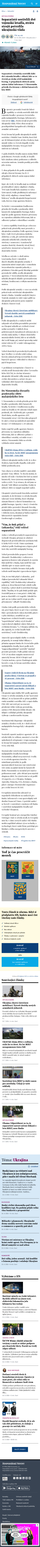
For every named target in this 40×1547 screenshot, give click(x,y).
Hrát (12, 876)
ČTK (15, 35)
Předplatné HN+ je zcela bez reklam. (28, 976)
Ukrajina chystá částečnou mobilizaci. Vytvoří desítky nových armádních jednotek (19, 1005)
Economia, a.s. (15, 1466)
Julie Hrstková (13, 1370)
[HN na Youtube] (30, 1478)
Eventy (4, 1518)
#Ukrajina (7, 837)
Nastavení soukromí (22, 1503)
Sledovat (14, 102)
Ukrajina (20, 1160)
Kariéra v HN (6, 1506)
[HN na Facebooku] (17, 1478)
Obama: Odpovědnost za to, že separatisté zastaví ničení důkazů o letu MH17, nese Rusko (19, 1125)
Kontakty (5, 1496)
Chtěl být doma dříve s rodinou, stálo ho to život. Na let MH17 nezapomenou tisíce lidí (17, 1044)
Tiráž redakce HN (7, 1500)
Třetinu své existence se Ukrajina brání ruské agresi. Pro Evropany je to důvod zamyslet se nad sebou (20, 1242)
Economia (5, 1503)
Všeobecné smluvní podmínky (25, 1506)
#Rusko (15, 837)
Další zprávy (19, 1449)
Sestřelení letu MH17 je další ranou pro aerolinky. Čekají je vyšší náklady (19, 1083)
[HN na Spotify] (27, 1478)
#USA (23, 837)
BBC (13, 121)
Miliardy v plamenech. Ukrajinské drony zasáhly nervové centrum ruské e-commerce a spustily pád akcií (20, 1223)
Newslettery (6, 1521)
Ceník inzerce (6, 1509)
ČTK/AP (33, 67)
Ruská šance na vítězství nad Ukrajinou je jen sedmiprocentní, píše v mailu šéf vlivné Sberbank (19, 1174)
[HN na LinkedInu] (23, 1478)
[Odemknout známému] (37, 11)
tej (19, 35)
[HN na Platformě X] (14, 1478)
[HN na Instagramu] (20, 1478)
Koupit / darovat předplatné (11, 1515)
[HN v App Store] (23, 1488)
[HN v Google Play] (9, 1488)
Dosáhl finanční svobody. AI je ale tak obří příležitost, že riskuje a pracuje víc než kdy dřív (18, 1423)
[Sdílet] (34, 11)
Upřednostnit (28, 102)
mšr (21, 35)
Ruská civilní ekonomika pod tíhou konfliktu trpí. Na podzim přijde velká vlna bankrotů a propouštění (20, 1207)
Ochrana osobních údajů (23, 1496)
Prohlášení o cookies (22, 1500)
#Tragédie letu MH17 (28, 841)
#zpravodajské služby (11, 841)
